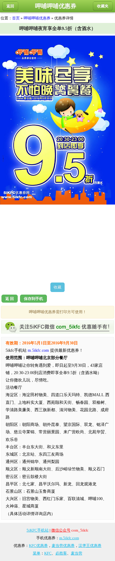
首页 (16, 18)
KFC (48, 553)
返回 (10, 6)
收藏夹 (103, 6)
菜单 (36, 553)
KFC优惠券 (38, 545)
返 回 (9, 298)
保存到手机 (33, 298)
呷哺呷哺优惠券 (37, 18)
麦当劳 (76, 553)
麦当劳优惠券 (63, 545)
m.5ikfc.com (38, 350)
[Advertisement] (57, 243)
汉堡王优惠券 (89, 545)
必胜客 (61, 553)
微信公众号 (60, 530)
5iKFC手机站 (38, 530)
